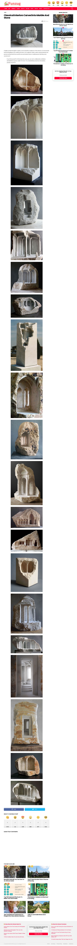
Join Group (53, 943)
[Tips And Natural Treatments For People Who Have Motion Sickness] (15, 907)
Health (22, 8)
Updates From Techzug (59, 924)
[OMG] (8, 866)
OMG (62, 5)
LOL (53, 5)
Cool (71, 5)
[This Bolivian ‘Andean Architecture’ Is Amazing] (38, 889)
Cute (49, 5)
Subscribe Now (63, 78)
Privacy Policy (59, 943)
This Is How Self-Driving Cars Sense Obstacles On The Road (62, 927)
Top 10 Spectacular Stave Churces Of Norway (38, 880)
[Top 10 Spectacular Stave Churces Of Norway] (38, 872)
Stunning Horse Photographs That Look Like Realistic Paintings (13, 930)
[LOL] (29, 866)
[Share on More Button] (47, 809)
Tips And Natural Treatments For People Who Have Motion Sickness (14, 915)
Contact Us (46, 8)
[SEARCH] (72, 8)
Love (58, 5)
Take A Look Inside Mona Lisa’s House (37, 915)
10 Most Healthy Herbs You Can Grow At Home (14, 936)
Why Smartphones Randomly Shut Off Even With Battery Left (61, 936)
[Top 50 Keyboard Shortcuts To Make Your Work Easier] (15, 889)
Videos (36, 8)
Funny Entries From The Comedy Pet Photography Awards (14, 927)
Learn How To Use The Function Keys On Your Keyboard (61, 933)
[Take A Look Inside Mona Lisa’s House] (38, 907)
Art (9, 8)
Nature (27, 8)
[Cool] (5, 884)
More (40, 8)
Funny (18, 8)
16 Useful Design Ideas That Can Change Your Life (61, 939)
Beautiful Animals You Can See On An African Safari (14, 880)
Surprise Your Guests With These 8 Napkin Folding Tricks (14, 934)
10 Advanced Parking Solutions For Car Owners (61, 930)
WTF (67, 5)
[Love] (5, 866)
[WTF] (32, 866)
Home (5, 8)
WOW (32, 8)
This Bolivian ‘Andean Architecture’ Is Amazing (38, 897)
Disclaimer (65, 943)
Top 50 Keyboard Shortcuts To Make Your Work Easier (13, 897)
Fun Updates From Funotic (13, 924)
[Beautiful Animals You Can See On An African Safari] (15, 872)
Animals (13, 8)
